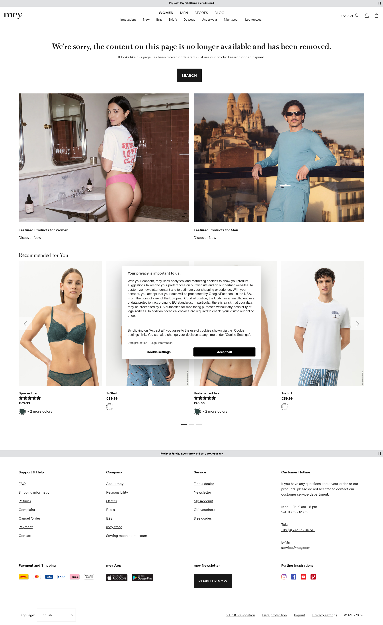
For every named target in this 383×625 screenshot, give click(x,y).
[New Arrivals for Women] (104, 157)
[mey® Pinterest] (313, 577)
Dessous (189, 20)
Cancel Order (29, 518)
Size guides (203, 518)
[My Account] (366, 15)
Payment (26, 527)
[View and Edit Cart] (376, 15)
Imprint (299, 615)
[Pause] (379, 3)
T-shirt (286, 393)
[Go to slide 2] (191, 424)
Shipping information (35, 492)
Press (110, 509)
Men (184, 12)
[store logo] (13, 16)
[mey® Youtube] (303, 577)
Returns (25, 501)
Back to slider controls (36, 419)
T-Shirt (111, 393)
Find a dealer (204, 483)
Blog (219, 12)
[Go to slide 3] (199, 424)
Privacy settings (324, 615)
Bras (159, 20)
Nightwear (231, 20)
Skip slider (23, 255)
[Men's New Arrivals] (279, 157)
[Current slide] (184, 424)
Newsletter (202, 492)
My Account (203, 501)
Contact (25, 535)
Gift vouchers (204, 509)
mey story (114, 527)
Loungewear (254, 20)
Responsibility (117, 492)
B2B (109, 518)
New (146, 20)
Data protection (274, 615)
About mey (114, 483)
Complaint (27, 509)
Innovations (128, 20)
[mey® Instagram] (284, 577)
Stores (201, 12)
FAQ (22, 483)
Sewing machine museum (126, 535)
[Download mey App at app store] (116, 577)
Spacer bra (28, 393)
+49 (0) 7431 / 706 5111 (298, 530)
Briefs (173, 20)
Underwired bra (206, 393)
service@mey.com (295, 547)
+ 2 (39, 411)
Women (166, 12)
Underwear (209, 20)
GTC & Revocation (240, 615)
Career (111, 501)
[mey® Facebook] (293, 577)
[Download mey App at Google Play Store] (142, 577)
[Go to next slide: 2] (357, 323)
